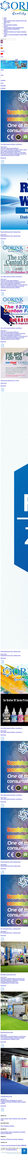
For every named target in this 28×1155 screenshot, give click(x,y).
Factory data (23, 20)
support (5, 30)
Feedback (21, 34)
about (5, 19)
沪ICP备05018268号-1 (11, 1149)
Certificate (17, 20)
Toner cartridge (7, 27)
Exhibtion (14, 24)
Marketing (23, 31)
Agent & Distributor (14, 34)
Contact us (6, 34)
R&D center (7, 22)
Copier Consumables (17, 27)
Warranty (18, 31)
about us (6, 20)
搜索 (16, 59)
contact (5, 33)
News (5, 24)
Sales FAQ (6, 31)
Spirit (13, 20)
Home (2, 69)
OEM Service (12, 31)
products (6, 26)
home (5, 18)
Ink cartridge (22, 1132)
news (5, 23)
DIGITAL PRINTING (14, 29)
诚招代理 (23, 1145)
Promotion (9, 24)
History (10, 20)
